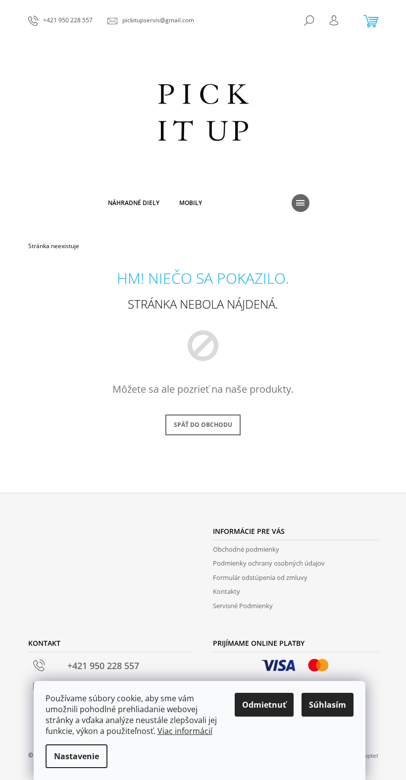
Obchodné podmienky (246, 549)
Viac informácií (184, 731)
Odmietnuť (264, 704)
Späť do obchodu (203, 424)
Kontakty (226, 591)
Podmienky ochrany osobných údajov (269, 563)
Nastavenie (76, 756)
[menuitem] (133, 203)
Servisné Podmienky (243, 605)
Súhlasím (327, 704)
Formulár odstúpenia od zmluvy (260, 577)
